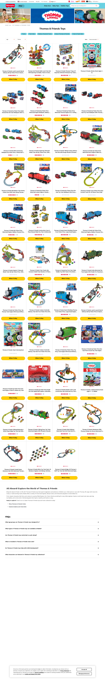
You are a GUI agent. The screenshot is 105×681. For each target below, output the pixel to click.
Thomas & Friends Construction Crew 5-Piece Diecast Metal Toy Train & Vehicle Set (39, 231)
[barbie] (73, 1)
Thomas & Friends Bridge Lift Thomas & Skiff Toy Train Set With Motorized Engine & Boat (65, 470)
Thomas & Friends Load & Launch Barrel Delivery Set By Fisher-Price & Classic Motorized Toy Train (13, 72)
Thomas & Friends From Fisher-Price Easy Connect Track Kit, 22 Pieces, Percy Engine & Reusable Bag (91, 191)
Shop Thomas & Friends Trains (17, 504)
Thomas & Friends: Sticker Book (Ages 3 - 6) (92, 71)
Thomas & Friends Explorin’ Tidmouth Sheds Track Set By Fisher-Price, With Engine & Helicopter (13, 271)
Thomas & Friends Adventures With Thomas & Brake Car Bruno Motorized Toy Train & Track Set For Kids (92, 430)
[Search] (96, 5)
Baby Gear (47, 6)
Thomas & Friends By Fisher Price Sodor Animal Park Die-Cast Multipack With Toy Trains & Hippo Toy (13, 111)
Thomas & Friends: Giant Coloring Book (13, 350)
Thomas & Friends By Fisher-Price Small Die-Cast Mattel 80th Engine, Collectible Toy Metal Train (39, 390)
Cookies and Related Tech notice (32, 674)
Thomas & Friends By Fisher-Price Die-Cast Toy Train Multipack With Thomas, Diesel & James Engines (91, 111)
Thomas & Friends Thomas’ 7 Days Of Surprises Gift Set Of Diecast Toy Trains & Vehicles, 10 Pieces (65, 72)
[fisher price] (83, 1)
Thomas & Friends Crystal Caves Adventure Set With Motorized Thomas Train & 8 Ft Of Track (13, 470)
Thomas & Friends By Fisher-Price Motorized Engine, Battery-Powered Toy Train (91, 231)
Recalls (37, 1)
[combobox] (84, 5)
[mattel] (69, 1)
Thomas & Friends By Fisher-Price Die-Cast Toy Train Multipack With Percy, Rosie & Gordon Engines (65, 191)
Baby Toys (56, 6)
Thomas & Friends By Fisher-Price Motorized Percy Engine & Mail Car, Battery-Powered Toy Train (92, 151)
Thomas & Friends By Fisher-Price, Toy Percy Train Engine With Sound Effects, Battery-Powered (65, 350)
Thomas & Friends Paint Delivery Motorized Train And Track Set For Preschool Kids (65, 430)
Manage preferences (84, 673)
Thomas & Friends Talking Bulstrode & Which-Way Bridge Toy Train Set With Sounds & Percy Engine (13, 430)
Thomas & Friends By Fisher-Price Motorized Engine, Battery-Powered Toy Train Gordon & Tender (13, 231)
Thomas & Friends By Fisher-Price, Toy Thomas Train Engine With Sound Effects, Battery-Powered (13, 311)
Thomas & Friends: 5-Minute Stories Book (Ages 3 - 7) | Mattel (92, 390)
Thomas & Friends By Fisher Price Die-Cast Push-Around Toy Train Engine (92, 349)
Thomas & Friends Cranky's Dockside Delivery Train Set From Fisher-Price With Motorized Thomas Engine (39, 310)
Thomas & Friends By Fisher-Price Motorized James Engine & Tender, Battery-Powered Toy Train (39, 191)
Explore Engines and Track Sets (17, 506)
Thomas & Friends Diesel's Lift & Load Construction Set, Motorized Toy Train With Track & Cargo (65, 390)
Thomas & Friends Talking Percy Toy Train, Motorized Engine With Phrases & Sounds (39, 430)
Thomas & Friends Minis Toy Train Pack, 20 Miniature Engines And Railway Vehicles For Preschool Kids (39, 470)
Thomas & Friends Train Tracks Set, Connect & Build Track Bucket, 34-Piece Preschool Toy (39, 271)
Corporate (31, 1)
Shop (20, 5)
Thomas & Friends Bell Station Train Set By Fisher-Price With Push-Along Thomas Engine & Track (13, 191)
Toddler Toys (65, 6)
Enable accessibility (11, 1)
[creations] (89, 1)
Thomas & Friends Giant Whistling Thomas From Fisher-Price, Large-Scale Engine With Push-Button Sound (65, 231)
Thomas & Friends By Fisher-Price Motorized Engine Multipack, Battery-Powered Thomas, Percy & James (39, 111)
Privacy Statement (64, 670)
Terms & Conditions (39, 672)
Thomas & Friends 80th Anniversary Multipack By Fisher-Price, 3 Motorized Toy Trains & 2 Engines (13, 151)
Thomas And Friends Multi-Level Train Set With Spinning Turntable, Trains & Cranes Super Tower (39, 72)
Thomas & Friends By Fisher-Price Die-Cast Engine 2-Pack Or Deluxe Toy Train (13, 389)
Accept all (84, 669)
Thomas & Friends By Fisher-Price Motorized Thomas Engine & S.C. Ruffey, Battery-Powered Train (65, 111)
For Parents (44, 1)
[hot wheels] (78, 1)
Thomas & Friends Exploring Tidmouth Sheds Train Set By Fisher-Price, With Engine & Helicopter (39, 151)
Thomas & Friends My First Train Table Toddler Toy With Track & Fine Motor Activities (65, 271)
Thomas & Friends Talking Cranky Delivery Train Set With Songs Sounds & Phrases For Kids (65, 151)
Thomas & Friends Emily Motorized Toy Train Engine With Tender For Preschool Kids (91, 271)
